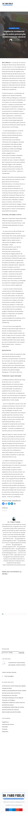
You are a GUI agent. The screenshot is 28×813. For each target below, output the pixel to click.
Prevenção (5, 726)
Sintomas (4, 729)
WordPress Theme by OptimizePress (14, 805)
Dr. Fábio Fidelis (14, 522)
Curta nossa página (9, 672)
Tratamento (5, 731)
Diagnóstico (5, 722)
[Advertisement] (13, 760)
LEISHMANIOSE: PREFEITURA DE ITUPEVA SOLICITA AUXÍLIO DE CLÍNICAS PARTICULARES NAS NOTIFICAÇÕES (13, 710)
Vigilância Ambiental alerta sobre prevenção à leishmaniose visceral (14, 34)
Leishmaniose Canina (14, 28)
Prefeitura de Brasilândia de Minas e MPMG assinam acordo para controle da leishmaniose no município (14, 693)
